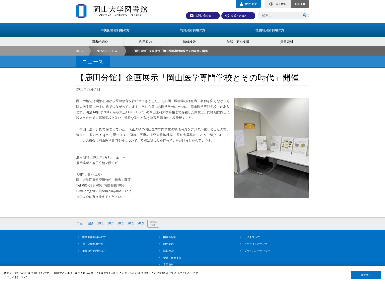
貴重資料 (168, 264)
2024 (110, 223)
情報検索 (168, 251)
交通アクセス (239, 15)
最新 (91, 223)
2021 (141, 223)
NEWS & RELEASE (108, 51)
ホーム (80, 51)
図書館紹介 (169, 237)
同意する (366, 275)
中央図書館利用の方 (94, 237)
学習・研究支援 (172, 258)
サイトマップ (252, 237)
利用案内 (168, 244)
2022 (131, 223)
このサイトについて (256, 244)
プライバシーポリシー (257, 251)
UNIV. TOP (251, 3)
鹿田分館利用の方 (92, 244)
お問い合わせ (203, 15)
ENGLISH (300, 3)
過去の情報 (153, 223)
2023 (121, 223)
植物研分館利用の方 (94, 251)
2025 (100, 223)
